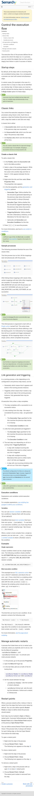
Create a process (7, 784)
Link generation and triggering (9, 42)
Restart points (6, 51)
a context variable (7, 538)
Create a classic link (8, 38)
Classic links (5, 35)
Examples (5, 46)
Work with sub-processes (28, 785)
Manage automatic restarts (9, 48)
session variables (15, 512)
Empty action (5, 326)
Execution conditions (8, 44)
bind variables (19, 520)
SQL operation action (22, 572)
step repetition (13, 239)
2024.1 (30, 6)
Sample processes (8, 40)
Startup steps (5, 33)
